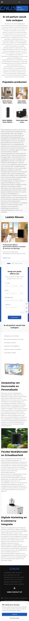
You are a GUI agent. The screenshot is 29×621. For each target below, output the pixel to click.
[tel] (27, 308)
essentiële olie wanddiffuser (11, 346)
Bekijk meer (7, 258)
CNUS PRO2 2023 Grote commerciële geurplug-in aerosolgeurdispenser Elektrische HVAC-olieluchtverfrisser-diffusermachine (22, 121)
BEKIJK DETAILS (7, 93)
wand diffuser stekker (10, 352)
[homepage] (8, 8)
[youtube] (14, 588)
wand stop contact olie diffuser (12, 349)
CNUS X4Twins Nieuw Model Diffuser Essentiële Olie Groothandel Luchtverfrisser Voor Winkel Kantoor (7, 102)
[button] (8, 263)
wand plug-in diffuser (10, 342)
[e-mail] (27, 312)
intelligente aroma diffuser (11, 336)
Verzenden (14, 317)
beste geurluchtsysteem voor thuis (14, 339)
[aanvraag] (27, 304)
